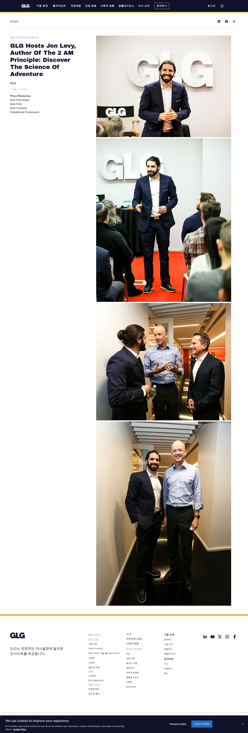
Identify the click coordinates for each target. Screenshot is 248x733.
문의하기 (168, 639)
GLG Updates (19, 37)
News (34, 37)
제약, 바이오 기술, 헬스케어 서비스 (104, 653)
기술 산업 (92, 643)
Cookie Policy (19, 729)
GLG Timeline (18, 108)
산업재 (91, 658)
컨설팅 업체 (93, 689)
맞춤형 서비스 (132, 677)
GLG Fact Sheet (19, 100)
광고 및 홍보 (94, 693)
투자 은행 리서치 (96, 680)
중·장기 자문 (131, 663)
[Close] (242, 723)
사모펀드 (92, 675)
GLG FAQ (16, 104)
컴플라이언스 (170, 653)
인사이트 (169, 658)
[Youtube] (212, 637)
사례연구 (168, 668)
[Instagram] (227, 637)
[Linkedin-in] (205, 637)
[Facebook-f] (234, 637)
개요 (128, 653)
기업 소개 (169, 634)
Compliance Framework (24, 112)
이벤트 (129, 682)
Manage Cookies (178, 723)
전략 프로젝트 (132, 672)
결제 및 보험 (94, 667)
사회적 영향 (132, 643)
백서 (166, 673)
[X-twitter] (220, 637)
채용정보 (168, 649)
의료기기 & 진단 (95, 648)
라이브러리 (131, 686)
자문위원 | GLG (134, 638)
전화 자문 (130, 658)
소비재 (91, 662)
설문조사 (130, 668)
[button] (219, 21)
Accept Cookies (202, 723)
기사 (166, 664)
